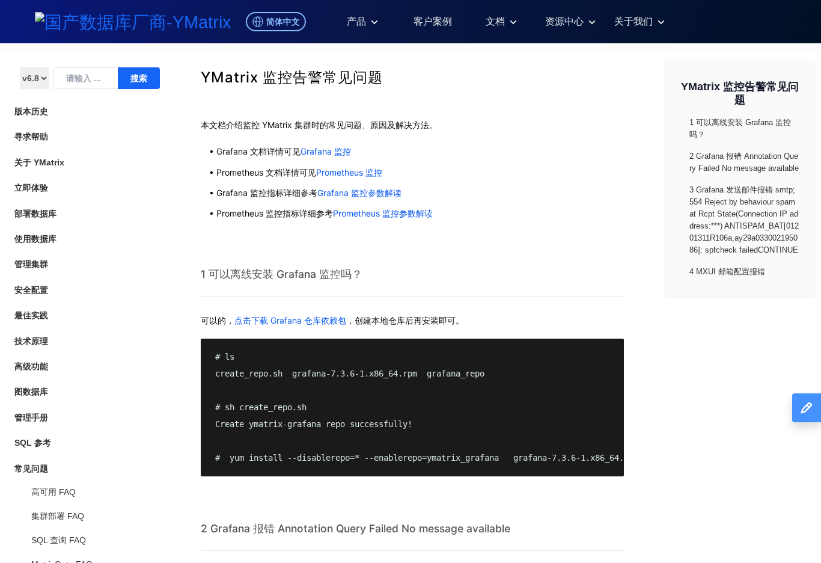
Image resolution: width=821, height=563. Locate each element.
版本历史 (31, 111)
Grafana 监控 (326, 151)
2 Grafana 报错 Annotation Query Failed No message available (355, 528)
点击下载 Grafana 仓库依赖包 (290, 320)
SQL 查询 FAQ (58, 540)
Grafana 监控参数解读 (359, 193)
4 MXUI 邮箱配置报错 (727, 271)
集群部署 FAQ (57, 516)
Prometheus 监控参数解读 (383, 213)
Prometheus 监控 (349, 172)
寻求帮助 (31, 136)
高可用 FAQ (53, 492)
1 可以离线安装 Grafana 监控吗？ (281, 274)
